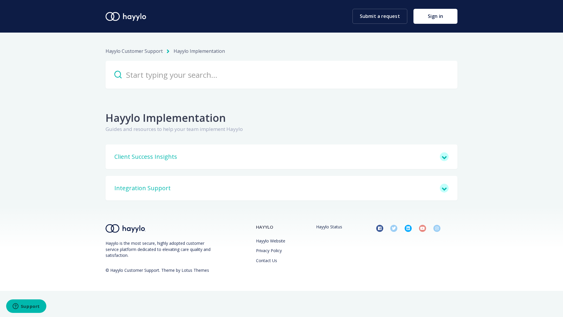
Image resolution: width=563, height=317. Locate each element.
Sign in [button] (435, 16)
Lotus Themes (195, 270)
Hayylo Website (270, 241)
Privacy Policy (269, 250)
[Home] (126, 16)
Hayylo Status (329, 227)
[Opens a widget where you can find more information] (26, 306)
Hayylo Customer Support (134, 51)
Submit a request (380, 16)
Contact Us (266, 260)
